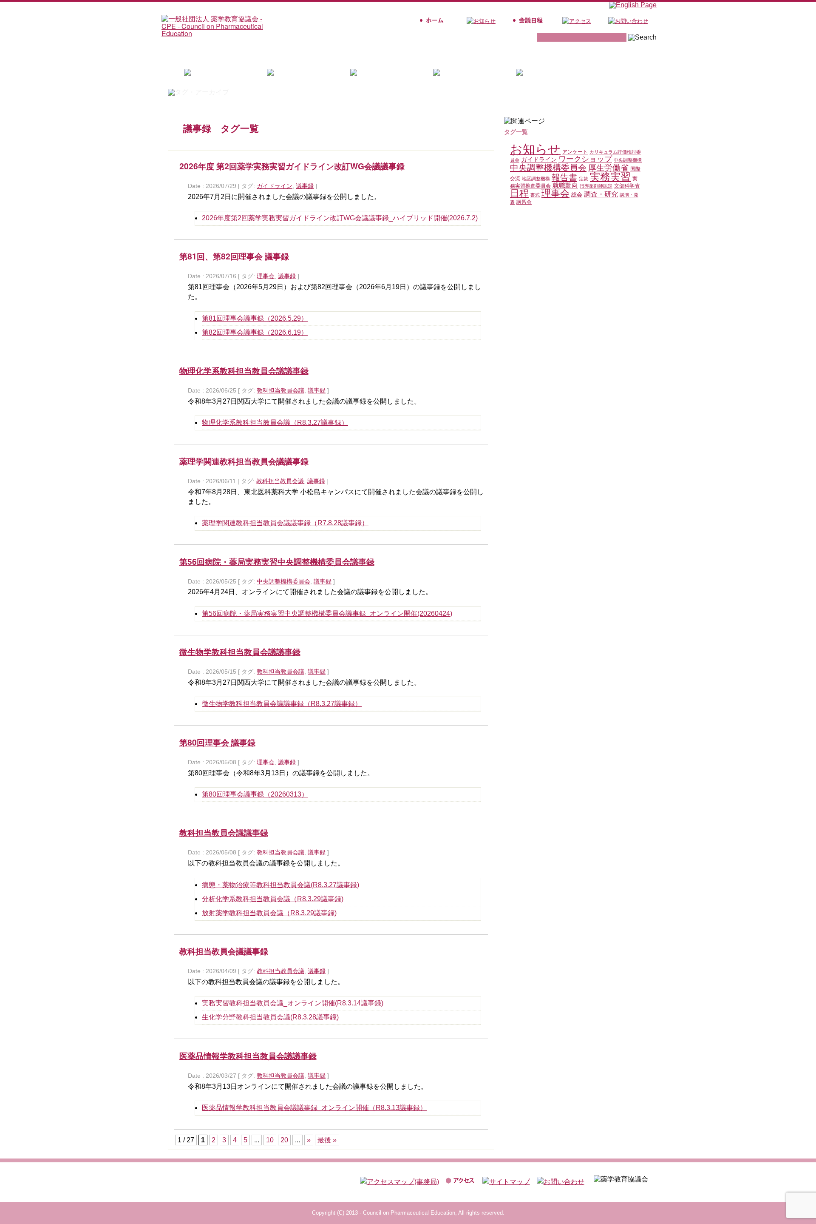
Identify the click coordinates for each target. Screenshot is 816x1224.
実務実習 (610, 176)
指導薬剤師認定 (596, 185)
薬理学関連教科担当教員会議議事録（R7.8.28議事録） (285, 523)
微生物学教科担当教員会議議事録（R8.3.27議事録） (282, 703)
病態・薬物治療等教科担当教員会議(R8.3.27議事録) (280, 884)
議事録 (305, 186)
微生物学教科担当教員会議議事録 (239, 652)
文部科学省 (627, 186)
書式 (535, 194)
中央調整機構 (628, 159)
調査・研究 (601, 194)
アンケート (575, 152)
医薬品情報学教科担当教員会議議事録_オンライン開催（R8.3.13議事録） (314, 1107)
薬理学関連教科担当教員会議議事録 (244, 461)
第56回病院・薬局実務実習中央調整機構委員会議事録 (276, 561)
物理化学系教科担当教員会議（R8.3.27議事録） (275, 422)
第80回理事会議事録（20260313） (255, 794)
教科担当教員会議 (280, 390)
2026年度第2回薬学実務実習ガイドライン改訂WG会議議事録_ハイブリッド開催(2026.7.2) (340, 218)
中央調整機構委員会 (283, 581)
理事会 (266, 276)
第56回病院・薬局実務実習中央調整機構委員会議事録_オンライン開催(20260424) (327, 613)
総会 (576, 194)
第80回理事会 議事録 (217, 742)
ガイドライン (274, 186)
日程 (519, 193)
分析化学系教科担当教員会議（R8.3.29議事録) (272, 898)
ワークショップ (585, 159)
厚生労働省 (608, 167)
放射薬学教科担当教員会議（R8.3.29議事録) (269, 913)
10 (270, 1140)
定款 (583, 178)
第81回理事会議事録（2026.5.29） (255, 318)
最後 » (327, 1140)
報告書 (564, 177)
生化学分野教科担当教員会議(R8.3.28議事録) (270, 1017)
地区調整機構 (536, 178)
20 (284, 1140)
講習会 (524, 202)
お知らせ (535, 149)
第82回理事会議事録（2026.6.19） (255, 332)
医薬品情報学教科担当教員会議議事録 (248, 1056)
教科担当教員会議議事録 (223, 832)
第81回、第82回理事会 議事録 (234, 256)
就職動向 (565, 185)
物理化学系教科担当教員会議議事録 (244, 370)
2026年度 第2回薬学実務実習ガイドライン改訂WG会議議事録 (292, 166)
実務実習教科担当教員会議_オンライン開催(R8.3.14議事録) (292, 1003)
